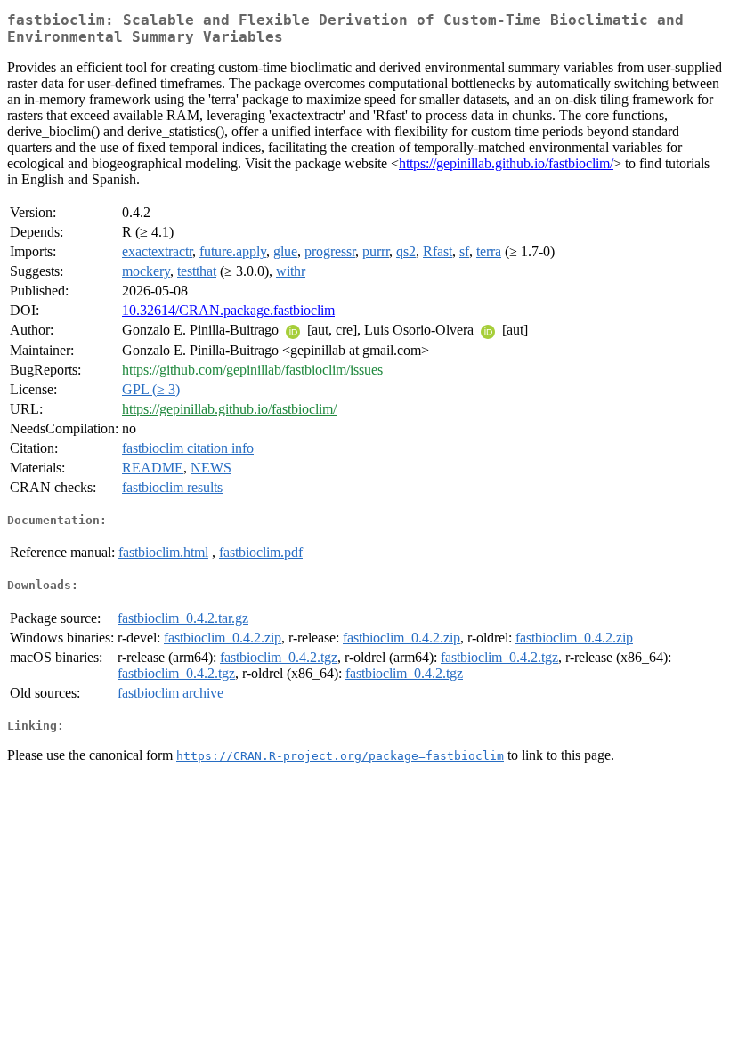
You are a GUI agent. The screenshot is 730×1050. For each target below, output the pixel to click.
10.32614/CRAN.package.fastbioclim (228, 310)
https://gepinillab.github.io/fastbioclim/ (506, 163)
